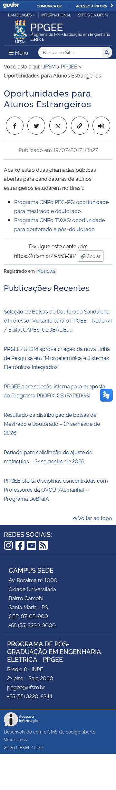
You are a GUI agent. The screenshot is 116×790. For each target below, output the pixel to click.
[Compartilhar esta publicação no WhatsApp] (58, 126)
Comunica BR (49, 5)
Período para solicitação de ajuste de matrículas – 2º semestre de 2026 (48, 456)
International (56, 14)
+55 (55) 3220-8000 (32, 625)
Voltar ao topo (94, 517)
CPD (39, 747)
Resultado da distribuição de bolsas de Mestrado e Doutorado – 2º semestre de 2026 (52, 423)
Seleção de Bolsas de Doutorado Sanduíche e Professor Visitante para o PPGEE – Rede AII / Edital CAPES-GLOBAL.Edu (58, 320)
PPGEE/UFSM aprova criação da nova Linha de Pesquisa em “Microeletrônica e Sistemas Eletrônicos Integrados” (57, 357)
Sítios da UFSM (93, 14)
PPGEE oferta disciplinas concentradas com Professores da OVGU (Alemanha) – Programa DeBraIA (56, 489)
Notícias (46, 271)
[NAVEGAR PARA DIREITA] (111, 5)
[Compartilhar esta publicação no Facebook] (15, 126)
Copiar (94, 255)
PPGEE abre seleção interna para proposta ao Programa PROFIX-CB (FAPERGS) (54, 391)
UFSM (22, 747)
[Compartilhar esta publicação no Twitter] (36, 126)
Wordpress (15, 739)
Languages (20, 14)
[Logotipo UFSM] (20, 29)
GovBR (11, 5)
